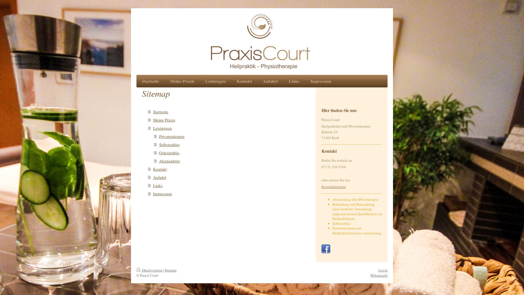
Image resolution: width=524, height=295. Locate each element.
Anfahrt (159, 177)
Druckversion (152, 270)
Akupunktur (169, 161)
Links (158, 185)
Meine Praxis (164, 120)
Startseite (160, 111)
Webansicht (379, 275)
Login (383, 270)
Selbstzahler (169, 144)
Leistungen (162, 128)
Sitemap (171, 270)
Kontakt (160, 169)
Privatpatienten (171, 136)
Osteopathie (169, 152)
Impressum (162, 193)
